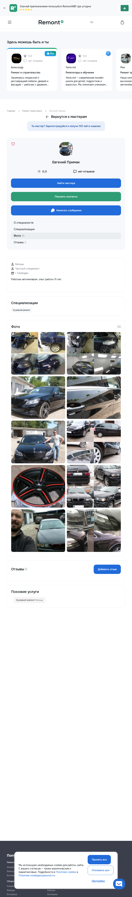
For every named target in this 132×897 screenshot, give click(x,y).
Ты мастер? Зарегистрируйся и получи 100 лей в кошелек (66, 126)
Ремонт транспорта (32, 111)
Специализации (24, 229)
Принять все (99, 859)
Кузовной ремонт (29, 600)
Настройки (98, 881)
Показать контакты (66, 196)
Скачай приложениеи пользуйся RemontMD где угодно (55, 6)
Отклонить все (100, 870)
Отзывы (20, 242)
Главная (11, 111)
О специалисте (24, 223)
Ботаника (12, 894)
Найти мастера (66, 183)
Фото (19, 236)
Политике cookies (66, 872)
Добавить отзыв (107, 569)
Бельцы (11, 890)
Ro (91, 22)
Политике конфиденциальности (37, 875)
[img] (108, 53)
